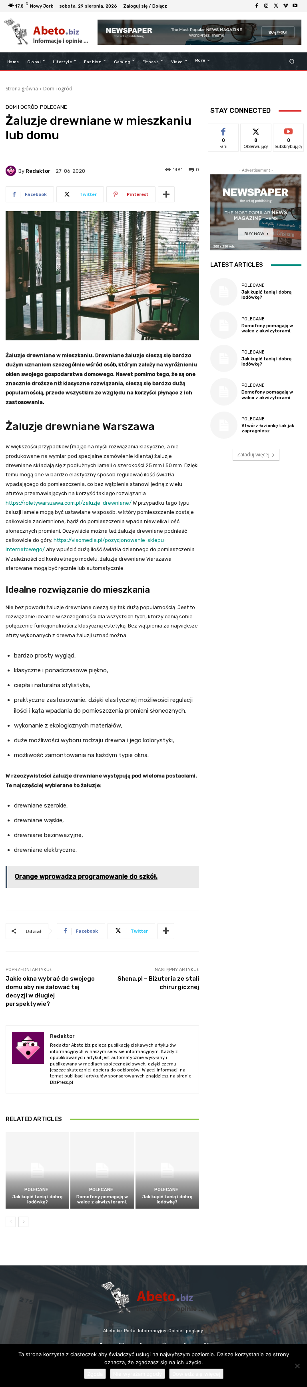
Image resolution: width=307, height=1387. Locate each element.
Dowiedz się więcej (196, 1374)
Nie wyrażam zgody (137, 1374)
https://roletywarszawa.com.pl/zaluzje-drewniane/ (69, 503)
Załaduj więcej (253, 454)
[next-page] (23, 1222)
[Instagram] (266, 6)
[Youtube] (295, 6)
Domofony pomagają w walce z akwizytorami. (102, 1199)
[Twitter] (276, 6)
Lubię (223, 130)
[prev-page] (11, 1222)
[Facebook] (256, 6)
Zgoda (95, 1374)
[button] (292, 61)
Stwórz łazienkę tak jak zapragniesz (267, 428)
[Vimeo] (285, 6)
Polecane (53, 107)
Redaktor (38, 171)
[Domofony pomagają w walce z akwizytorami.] (102, 1170)
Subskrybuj (288, 130)
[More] (166, 194)
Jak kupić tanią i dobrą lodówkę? (37, 1199)
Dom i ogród (57, 88)
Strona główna (22, 88)
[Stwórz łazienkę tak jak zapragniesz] (223, 425)
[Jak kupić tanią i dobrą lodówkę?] (37, 1170)
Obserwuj (256, 130)
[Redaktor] (12, 171)
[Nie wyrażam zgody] (297, 1366)
